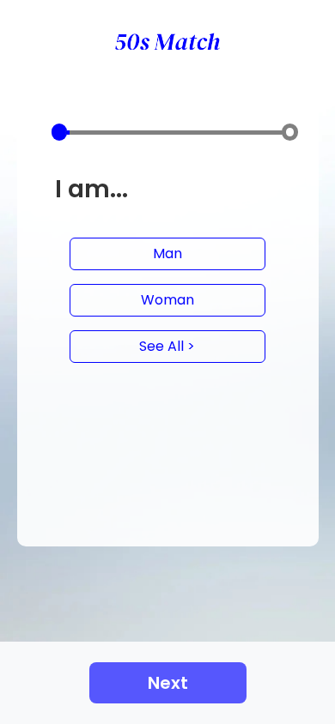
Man (167, 253)
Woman (167, 300)
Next (168, 683)
